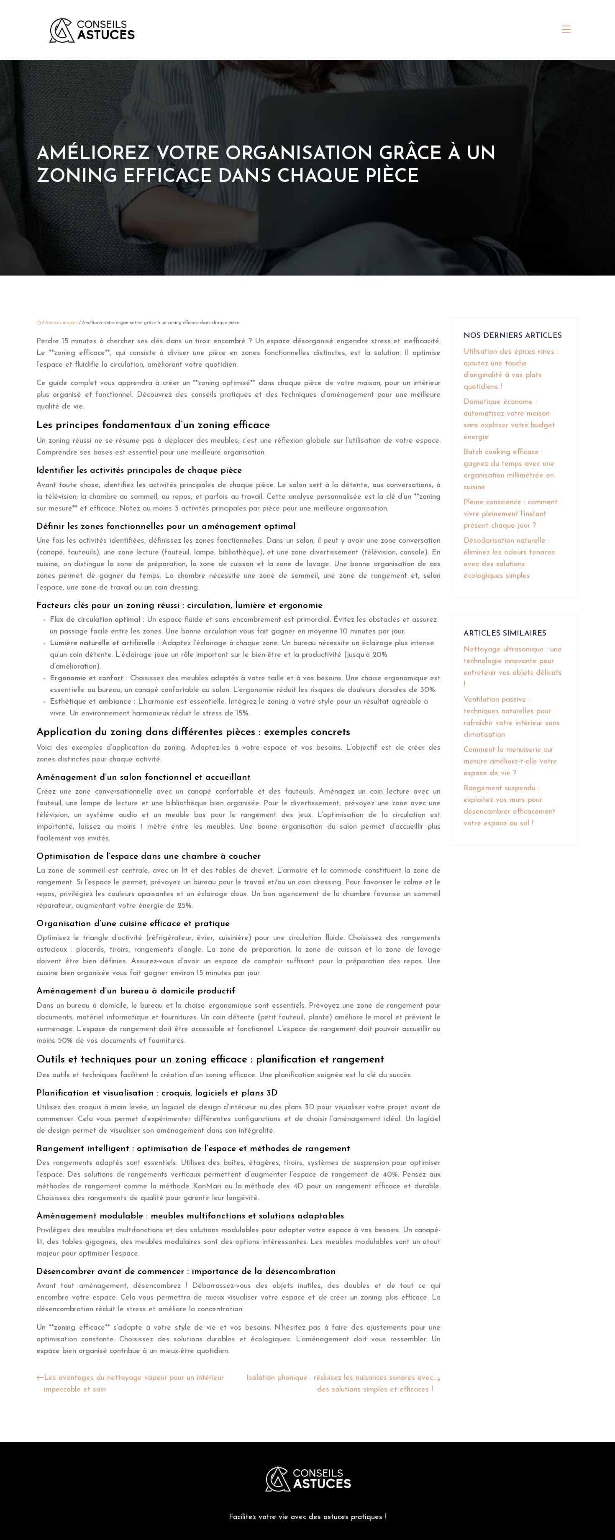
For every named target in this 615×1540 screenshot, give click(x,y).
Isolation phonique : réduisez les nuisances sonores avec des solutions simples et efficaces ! (339, 1384)
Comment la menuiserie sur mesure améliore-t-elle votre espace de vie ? (510, 761)
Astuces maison (61, 323)
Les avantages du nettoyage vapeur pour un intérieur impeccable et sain (134, 1384)
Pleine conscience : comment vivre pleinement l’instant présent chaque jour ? (511, 514)
